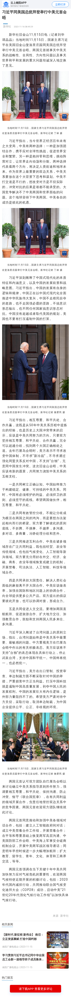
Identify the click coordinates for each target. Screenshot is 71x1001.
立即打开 (60, 4)
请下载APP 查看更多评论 (35, 989)
